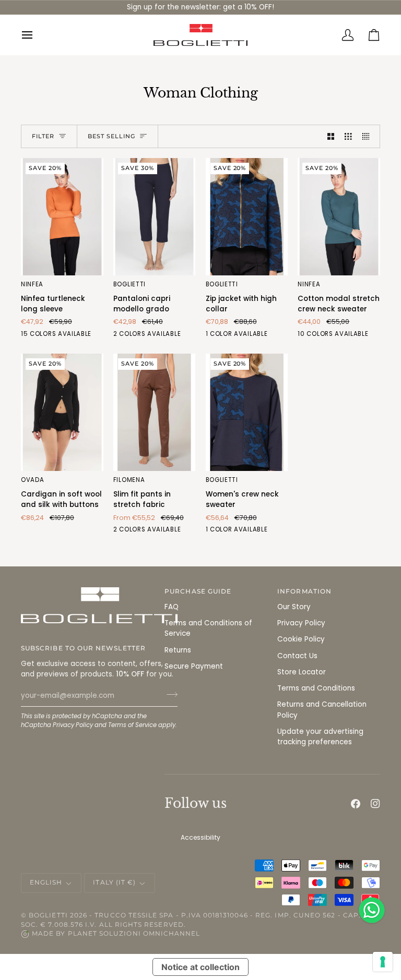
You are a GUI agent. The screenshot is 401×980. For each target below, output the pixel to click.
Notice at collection (200, 967)
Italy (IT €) (114, 882)
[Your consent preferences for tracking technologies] (383, 962)
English (46, 882)
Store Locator (301, 672)
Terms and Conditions (316, 688)
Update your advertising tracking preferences (320, 737)
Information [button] (304, 591)
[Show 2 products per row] (331, 136)
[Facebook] (355, 803)
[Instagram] (375, 803)
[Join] (169, 694)
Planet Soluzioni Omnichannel (134, 933)
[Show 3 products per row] (348, 136)
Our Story (294, 607)
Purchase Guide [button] (197, 591)
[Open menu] (34, 35)
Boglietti (48, 915)
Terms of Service (132, 725)
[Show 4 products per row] (368, 136)
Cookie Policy (301, 639)
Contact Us (297, 656)
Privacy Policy (73, 725)
